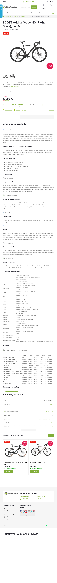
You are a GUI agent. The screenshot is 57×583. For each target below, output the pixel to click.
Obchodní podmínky (8, 510)
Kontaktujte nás (47, 105)
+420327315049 (41, 496)
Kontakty (4, 1)
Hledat (33, 7)
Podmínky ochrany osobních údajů (10, 517)
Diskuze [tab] (28, 117)
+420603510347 (25, 498)
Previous (49, 435)
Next (52, 435)
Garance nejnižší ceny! (9, 514)
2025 (51, 404)
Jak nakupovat (7, 512)
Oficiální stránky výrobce (11, 391)
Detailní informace (14, 86)
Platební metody (7, 520)
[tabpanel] (16, 457)
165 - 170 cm (42, 419)
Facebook (40, 498)
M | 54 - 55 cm (49, 411)
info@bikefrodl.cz (26, 496)
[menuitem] (8, 13)
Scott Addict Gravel (48, 408)
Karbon (51, 423)
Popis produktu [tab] (11, 117)
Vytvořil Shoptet (51, 525)
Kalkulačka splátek (9, 101)
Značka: (51, 110)
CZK (50, 1)
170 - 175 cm (49, 419)
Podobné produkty (45, 117)
